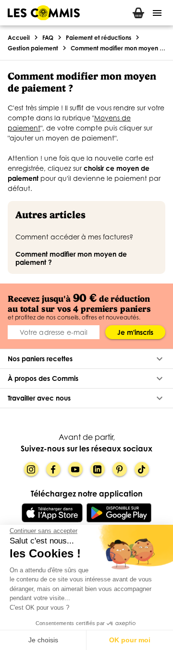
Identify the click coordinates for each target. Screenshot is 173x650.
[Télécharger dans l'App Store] (52, 512)
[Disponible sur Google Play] (118, 512)
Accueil (19, 37)
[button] (86, 358)
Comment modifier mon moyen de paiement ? (118, 48)
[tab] (138, 12)
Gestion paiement (33, 48)
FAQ (47, 37)
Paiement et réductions (98, 37)
